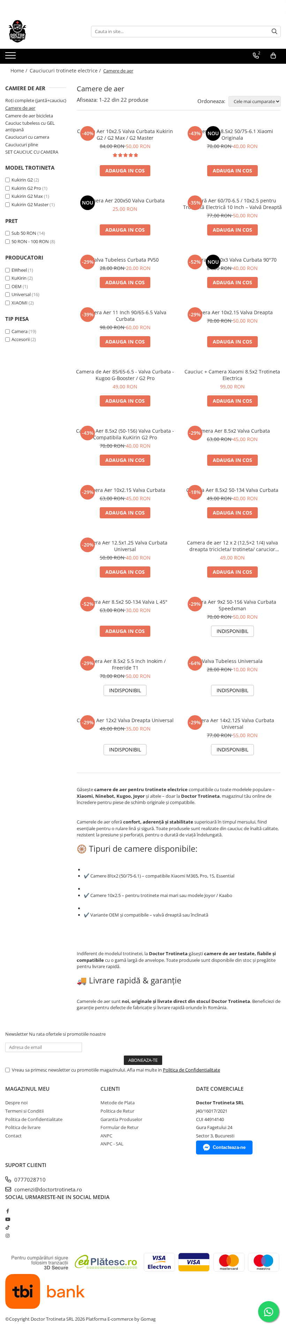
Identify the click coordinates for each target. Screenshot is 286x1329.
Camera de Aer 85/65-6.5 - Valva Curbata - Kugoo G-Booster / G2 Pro (125, 374)
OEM (17, 286)
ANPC (106, 1136)
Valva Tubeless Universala (232, 661)
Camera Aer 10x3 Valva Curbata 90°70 (232, 259)
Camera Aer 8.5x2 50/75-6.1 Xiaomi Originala (232, 134)
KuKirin (19, 278)
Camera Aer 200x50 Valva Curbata (125, 200)
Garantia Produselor (121, 1119)
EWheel (19, 270)
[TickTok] (7, 1227)
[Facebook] (7, 1211)
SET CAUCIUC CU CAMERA (31, 152)
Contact (13, 1136)
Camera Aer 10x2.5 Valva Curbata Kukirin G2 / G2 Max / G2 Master (125, 134)
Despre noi (16, 1102)
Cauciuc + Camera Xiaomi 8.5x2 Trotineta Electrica (232, 374)
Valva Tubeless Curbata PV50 (125, 259)
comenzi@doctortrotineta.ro (47, 1189)
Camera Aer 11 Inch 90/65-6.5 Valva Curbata (125, 315)
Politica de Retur (117, 1111)
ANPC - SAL (111, 1144)
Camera (20, 331)
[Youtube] (7, 1219)
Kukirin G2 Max (27, 196)
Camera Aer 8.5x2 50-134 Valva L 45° (125, 601)
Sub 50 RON (24, 233)
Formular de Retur (119, 1127)
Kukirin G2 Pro (26, 188)
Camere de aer (20, 108)
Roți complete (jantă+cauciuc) (35, 100)
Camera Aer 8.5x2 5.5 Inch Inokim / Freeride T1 (125, 664)
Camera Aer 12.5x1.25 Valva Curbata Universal (125, 546)
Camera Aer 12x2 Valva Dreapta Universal (125, 720)
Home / (19, 70)
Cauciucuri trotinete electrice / (66, 70)
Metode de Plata (117, 1102)
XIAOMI (20, 303)
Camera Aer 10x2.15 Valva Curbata (125, 490)
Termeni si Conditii (24, 1111)
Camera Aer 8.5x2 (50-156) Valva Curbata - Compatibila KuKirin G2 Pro (125, 434)
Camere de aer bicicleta (29, 116)
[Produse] (11, 57)
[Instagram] (7, 1236)
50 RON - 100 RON (30, 241)
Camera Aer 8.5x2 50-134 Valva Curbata (232, 490)
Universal (21, 294)
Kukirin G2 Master (30, 204)
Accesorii (21, 339)
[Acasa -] (40, 31)
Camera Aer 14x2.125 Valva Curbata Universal (232, 723)
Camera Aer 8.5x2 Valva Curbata (232, 430)
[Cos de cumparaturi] (273, 56)
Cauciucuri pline (21, 144)
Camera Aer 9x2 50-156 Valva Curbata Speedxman (232, 605)
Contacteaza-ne (229, 1147)
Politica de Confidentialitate (191, 1070)
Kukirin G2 (22, 180)
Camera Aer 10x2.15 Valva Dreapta (232, 312)
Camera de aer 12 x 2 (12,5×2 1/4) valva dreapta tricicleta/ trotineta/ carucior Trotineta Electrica (232, 546)
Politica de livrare (22, 1127)
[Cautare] (274, 31)
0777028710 (29, 1179)
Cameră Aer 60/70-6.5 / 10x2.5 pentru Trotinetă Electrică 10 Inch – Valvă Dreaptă (232, 203)
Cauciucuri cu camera (27, 137)
